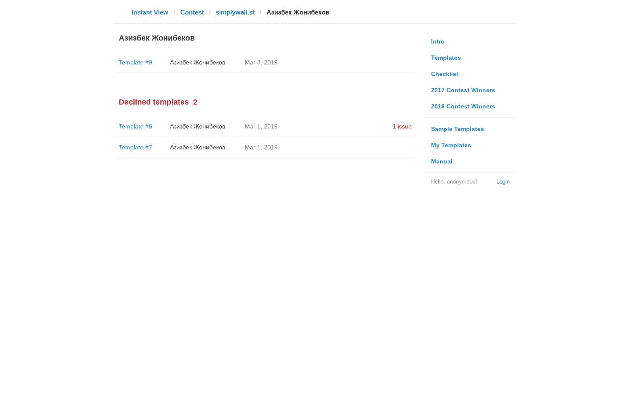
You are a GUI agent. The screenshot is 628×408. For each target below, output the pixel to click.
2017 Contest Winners (463, 90)
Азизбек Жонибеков (197, 62)
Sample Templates (457, 128)
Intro (438, 41)
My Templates (451, 145)
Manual (441, 161)
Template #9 (135, 62)
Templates (446, 57)
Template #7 (135, 147)
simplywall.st (235, 12)
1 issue (402, 126)
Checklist (444, 73)
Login (503, 181)
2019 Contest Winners (463, 106)
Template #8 (135, 126)
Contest (192, 12)
